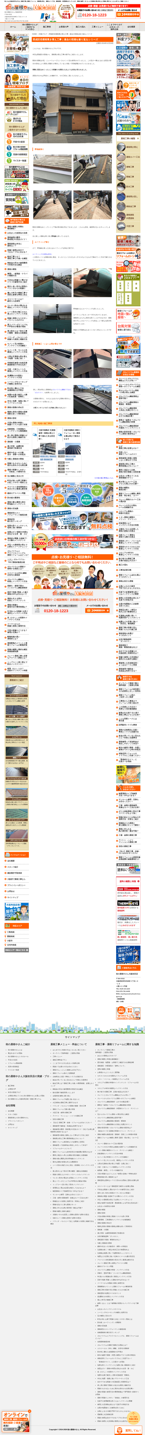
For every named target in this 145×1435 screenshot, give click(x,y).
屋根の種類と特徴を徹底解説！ (15, 227)
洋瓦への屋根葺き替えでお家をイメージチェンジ (17, 546)
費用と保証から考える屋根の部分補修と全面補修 (70, 1155)
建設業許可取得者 (14, 873)
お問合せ (11, 891)
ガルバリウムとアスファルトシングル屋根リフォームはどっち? (17, 553)
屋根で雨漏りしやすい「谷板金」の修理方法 (16, 471)
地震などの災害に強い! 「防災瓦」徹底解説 (128, 622)
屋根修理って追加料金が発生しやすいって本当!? (129, 743)
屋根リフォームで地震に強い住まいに (66, 1099)
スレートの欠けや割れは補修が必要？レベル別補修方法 (117, 1147)
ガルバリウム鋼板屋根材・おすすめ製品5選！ (113, 1102)
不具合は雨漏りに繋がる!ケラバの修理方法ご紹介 (17, 281)
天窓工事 (130, 226)
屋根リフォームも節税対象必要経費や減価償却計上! (129, 858)
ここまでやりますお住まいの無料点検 (114, 27)
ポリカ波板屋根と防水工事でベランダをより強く (129, 812)
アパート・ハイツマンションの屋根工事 (128, 841)
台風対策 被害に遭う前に (62, 1096)
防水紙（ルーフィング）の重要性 (109, 1322)
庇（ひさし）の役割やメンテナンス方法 (17, 619)
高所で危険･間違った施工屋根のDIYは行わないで (17, 593)
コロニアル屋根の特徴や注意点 (126, 512)
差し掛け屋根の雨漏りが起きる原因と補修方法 (17, 436)
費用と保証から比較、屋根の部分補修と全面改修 (129, 471)
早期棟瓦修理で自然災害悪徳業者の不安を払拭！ (17, 364)
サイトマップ (12, 897)
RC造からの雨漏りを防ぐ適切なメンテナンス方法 (17, 612)
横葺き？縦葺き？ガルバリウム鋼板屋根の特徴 (129, 421)
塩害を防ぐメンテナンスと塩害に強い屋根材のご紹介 (116, 1365)
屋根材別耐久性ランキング (14, 520)
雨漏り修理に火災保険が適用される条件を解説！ (129, 658)
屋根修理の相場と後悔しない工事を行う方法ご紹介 (71, 1135)
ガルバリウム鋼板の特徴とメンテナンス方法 (17, 580)
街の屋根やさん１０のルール (18, 1056)
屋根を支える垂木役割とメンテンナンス (16, 599)
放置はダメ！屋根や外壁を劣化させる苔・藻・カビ (115, 1368)
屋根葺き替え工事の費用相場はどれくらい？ (129, 465)
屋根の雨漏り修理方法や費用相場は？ (17, 606)
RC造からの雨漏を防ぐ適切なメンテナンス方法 (114, 1276)
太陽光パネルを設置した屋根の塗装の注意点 (129, 530)
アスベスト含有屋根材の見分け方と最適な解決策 (17, 488)
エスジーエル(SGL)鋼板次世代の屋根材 (17, 574)
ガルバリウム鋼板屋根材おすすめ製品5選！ (129, 415)
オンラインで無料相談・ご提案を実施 (66, 1053)
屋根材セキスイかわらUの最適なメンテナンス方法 (129, 548)
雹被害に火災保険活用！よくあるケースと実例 (129, 664)
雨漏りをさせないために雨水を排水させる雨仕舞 (17, 464)
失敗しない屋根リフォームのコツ (128, 453)
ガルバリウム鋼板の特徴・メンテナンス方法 (113, 1270)
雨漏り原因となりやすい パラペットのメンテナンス (71, 1174)
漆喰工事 (130, 167)
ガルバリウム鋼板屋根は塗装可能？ (129, 397)
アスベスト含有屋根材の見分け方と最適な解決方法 (115, 1260)
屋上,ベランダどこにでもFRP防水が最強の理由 (17, 325)
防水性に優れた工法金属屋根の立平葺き (15, 389)
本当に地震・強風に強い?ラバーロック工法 (17, 402)
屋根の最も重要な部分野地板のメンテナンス (16, 503)
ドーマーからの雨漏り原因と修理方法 (16, 625)
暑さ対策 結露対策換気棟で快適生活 (15, 447)
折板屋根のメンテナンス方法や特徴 (110, 1153)
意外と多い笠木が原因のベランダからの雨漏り (17, 287)
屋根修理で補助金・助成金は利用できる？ (128, 670)
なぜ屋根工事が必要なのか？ (129, 447)
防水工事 (130, 187)
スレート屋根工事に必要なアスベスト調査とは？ (17, 657)
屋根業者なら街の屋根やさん (18, 1118)
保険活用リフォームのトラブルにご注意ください (129, 754)
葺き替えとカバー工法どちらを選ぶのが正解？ (129, 483)
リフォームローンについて (62, 1148)
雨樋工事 (130, 177)
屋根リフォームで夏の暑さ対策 (64, 1109)
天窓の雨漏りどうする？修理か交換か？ (17, 631)
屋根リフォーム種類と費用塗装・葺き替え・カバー (129, 494)
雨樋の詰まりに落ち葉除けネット (64, 1204)
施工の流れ (80, 27)
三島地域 (10, 932)
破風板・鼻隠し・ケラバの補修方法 (110, 1170)
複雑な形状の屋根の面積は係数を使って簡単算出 (114, 1226)
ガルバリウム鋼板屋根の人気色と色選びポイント (114, 1124)
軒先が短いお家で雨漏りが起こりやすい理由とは (17, 481)
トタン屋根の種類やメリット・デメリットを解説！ (115, 1150)
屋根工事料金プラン (60, 1060)
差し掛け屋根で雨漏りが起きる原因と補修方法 (114, 1385)
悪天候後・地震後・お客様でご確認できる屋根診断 (115, 1062)
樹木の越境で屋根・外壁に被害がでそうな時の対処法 (129, 748)
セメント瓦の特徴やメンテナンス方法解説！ (17, 345)
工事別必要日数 (125, 570)
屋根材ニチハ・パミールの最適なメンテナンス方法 (129, 542)
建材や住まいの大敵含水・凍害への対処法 (16, 453)
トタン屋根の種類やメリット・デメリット (128, 518)
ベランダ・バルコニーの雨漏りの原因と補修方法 (17, 338)
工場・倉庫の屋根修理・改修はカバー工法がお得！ (129, 806)
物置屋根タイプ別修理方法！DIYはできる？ (128, 794)
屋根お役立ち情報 (126, 581)
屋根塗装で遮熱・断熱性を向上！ (109, 1240)
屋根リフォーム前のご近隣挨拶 (64, 1073)
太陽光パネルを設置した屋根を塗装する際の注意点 (71, 1214)
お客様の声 (64, 27)
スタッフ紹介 (12, 867)
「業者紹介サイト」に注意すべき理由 (128, 760)
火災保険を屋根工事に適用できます (65, 1102)
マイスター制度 (13, 1070)
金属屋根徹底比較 (103, 1342)
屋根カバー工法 (133, 157)
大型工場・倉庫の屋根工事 (62, 1112)
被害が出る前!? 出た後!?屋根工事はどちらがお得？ (129, 714)
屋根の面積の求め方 (15, 407)
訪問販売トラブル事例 (128, 725)
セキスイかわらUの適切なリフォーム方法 (112, 1076)
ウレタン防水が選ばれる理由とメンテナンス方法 (17, 306)
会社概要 (131, 27)
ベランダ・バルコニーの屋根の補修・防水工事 (69, 1106)
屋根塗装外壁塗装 (130, 216)
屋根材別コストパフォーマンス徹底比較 (17, 514)
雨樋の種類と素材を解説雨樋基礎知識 (17, 650)
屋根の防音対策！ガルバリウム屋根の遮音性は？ (129, 433)
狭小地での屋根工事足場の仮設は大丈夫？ (128, 559)
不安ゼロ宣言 (12, 1060)
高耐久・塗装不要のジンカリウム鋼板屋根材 (17, 587)
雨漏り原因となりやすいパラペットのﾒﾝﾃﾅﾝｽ (17, 319)
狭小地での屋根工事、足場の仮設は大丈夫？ (113, 1092)
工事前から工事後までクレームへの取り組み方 (129, 702)
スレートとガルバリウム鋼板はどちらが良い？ (129, 379)
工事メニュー (97, 27)
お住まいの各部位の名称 (17, 233)
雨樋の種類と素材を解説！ (62, 1211)
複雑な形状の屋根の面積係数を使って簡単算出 (17, 413)
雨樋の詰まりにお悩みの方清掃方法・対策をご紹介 (129, 818)
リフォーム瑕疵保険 (15, 1063)
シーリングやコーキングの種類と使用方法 (17, 383)
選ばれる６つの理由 (15, 1053)
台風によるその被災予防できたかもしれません (129, 587)
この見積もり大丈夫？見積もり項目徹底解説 (128, 708)
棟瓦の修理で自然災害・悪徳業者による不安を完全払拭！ (118, 1203)
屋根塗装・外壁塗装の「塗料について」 (111, 1066)
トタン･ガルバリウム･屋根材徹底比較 (16, 560)
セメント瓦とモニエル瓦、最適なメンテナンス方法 (115, 1160)
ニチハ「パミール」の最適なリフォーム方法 (113, 1079)
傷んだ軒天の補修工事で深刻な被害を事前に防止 (17, 294)
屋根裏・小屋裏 (13, 442)
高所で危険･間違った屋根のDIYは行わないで (113, 1280)
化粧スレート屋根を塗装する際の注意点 (127, 536)
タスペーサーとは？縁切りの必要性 (15, 300)
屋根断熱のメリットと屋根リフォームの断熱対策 (17, 644)
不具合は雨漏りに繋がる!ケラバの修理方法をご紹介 (115, 1189)
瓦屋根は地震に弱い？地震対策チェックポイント (129, 617)
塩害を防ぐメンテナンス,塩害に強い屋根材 (17, 527)
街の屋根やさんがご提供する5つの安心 (30, 27)
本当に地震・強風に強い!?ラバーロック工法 (113, 1378)
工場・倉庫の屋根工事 (128, 835)
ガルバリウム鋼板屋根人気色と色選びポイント (129, 409)
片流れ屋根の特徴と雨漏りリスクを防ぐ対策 (17, 423)
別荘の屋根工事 (125, 846)
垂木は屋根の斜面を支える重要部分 (65, 1162)
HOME (34, 34)
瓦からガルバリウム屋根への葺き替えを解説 (129, 391)
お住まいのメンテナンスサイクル (109, 1309)
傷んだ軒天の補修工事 (105, 1300)
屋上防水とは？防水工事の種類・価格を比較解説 (17, 332)
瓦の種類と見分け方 (15, 476)
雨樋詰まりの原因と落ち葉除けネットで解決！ (129, 824)
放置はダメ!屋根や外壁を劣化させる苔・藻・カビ (17, 533)
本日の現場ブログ (14, 1092)
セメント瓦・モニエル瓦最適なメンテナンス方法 (17, 351)
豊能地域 (10, 936)
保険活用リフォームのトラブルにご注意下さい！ (114, 1358)
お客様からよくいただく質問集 (108, 1072)
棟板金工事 (131, 206)
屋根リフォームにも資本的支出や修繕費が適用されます (72, 1152)
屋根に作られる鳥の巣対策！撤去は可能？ (68, 1208)
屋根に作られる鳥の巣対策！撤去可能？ (129, 830)
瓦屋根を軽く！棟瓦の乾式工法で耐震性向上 (113, 1250)
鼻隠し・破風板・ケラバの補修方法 (17, 275)
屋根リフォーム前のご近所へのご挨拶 (127, 696)
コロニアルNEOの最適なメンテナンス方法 (129, 554)
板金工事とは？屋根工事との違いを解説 (17, 257)
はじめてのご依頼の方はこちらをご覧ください (69, 1050)
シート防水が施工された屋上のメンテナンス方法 (17, 313)
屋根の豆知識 (12, 508)
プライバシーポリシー (16, 885)
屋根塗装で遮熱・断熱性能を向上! (128, 646)
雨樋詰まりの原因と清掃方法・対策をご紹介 (68, 1201)
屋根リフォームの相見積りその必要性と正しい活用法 (129, 690)
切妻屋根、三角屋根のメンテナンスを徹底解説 (17, 430)
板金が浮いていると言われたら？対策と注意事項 (129, 737)
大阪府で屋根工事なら (16, 879)
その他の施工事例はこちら (103, 478)
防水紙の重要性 (13, 498)
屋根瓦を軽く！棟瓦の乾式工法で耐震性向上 (128, 611)
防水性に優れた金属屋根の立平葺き (110, 1352)
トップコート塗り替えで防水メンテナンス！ (17, 663)
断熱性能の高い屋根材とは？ (13, 638)
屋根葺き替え (132, 147)
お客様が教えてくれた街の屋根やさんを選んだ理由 (26, 1096)
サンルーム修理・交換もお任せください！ (129, 800)
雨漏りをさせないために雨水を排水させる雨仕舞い (115, 1388)
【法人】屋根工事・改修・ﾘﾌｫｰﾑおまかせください (129, 852)
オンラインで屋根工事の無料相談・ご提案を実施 (129, 684)
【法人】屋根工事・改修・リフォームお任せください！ (72, 1122)
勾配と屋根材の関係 (15, 459)
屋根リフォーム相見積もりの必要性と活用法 (68, 1142)
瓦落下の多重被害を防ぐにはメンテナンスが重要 (129, 593)
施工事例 (47, 27)
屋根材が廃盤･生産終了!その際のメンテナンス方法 (115, 1196)
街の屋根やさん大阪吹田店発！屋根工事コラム (24, 1099)
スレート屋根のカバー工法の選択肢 (129, 500)
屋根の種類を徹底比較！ (124, 489)
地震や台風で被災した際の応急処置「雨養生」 (17, 396)
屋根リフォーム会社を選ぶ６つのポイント (129, 576)
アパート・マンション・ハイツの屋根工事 (68, 1116)
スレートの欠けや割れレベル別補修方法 (128, 506)
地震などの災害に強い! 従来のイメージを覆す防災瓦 (116, 1256)
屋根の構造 (11, 269)
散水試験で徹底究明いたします (64, 1092)
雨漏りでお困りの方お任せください (65, 1066)
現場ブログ (43, 34)
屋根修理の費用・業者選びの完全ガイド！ (17, 238)
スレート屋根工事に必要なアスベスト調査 (112, 1263)
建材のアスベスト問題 (16, 493)
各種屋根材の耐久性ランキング (108, 1332)
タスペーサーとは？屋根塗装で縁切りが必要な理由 (115, 1186)
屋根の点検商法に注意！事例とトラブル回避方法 (129, 731)
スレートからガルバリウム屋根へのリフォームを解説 (129, 385)
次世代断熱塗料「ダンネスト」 (125, 640)
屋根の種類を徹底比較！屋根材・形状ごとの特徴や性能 (117, 1134)
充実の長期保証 (13, 1066)
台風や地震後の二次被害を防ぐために (129, 605)
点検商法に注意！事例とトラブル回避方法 (68, 1077)
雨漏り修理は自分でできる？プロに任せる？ (17, 251)
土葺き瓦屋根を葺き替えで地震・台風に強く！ (17, 357)
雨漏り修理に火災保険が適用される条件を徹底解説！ (116, 1421)
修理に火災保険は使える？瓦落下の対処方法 (129, 599)
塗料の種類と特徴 (128, 881)
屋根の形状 (11, 418)
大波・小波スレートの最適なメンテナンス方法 (17, 370)
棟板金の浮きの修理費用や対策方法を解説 (17, 264)
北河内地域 (11, 945)
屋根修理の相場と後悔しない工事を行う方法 (128, 459)
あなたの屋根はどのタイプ (106, 1056)
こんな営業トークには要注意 (128, 720)
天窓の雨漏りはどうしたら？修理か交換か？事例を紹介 (117, 1174)
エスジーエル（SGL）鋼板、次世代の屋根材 (113, 1348)
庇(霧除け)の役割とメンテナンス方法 (15, 376)
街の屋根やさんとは (15, 1050)
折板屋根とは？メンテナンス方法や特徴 (129, 524)
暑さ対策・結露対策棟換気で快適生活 (110, 1233)
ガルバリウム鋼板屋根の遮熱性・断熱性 (129, 403)
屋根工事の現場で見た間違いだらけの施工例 (128, 628)
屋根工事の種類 (128, 138)
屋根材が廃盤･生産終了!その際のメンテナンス (17, 539)
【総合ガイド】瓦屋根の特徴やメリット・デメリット (116, 1131)
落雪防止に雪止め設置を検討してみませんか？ (69, 1188)
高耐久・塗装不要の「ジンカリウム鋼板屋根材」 (114, 1273)
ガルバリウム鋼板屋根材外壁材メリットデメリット (129, 427)
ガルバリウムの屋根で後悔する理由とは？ (16, 568)
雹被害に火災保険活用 (105, 1414)
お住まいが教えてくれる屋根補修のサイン (129, 477)
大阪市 (10, 941)
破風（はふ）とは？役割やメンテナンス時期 (17, 669)
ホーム (13, 27)
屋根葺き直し (132, 196)
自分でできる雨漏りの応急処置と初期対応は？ (129, 652)
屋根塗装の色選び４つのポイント (126, 634)
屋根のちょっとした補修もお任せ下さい (67, 1070)
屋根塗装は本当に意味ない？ (14, 245)
